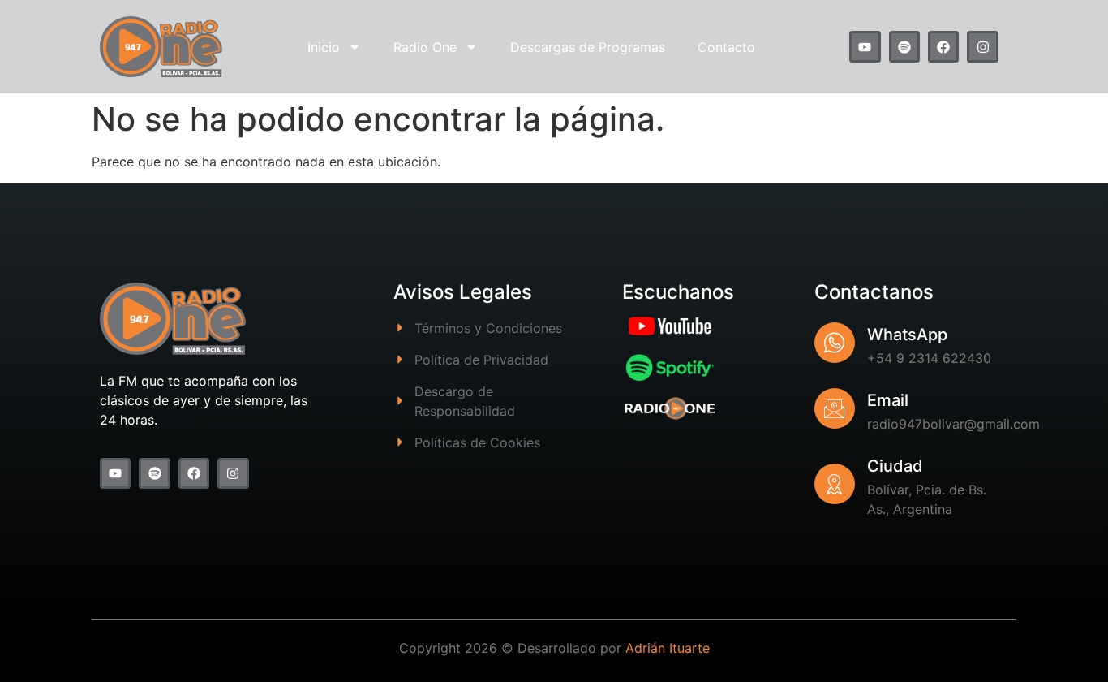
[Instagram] (982, 46)
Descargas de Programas (587, 47)
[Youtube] (864, 46)
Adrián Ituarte (667, 648)
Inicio (323, 47)
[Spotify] (904, 46)
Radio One (425, 47)
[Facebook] (943, 46)
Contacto (726, 47)
